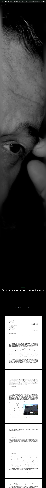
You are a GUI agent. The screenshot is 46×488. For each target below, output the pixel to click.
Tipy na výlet (15, 1)
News (11, 1)
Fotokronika (24, 1)
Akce (20, 1)
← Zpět (3, 5)
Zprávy (23, 287)
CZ (43, 1)
